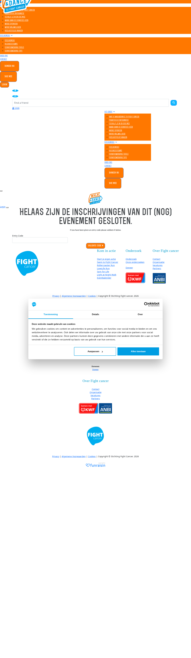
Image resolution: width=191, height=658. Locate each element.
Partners (157, 268)
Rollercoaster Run (106, 265)
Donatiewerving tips (13, 51)
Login (4, 85)
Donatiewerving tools (14, 47)
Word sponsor (11, 24)
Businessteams (11, 44)
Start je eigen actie (106, 259)
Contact (3, 59)
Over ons (4, 56)
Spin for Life (103, 271)
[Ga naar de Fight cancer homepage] (27, 263)
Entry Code (17, 235)
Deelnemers (5, 36)
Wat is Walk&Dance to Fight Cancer (124, 117)
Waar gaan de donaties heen (16, 20)
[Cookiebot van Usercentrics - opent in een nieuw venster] (146, 304)
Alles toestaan (138, 351)
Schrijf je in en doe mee (15, 17)
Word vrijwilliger (13, 27)
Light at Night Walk (106, 274)
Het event (108, 112)
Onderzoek (131, 259)
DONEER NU (9, 66)
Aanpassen (93, 351)
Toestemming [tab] (51, 314)
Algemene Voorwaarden (74, 295)
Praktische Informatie (14, 14)
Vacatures (157, 265)
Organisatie (158, 262)
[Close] (7, 207)
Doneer (129, 267)
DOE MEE (8, 76)
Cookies (92, 295)
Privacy (55, 295)
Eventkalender (104, 277)
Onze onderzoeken (135, 262)
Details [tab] (95, 314)
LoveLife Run (103, 268)
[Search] (174, 103)
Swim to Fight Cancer (107, 262)
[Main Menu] (1, 190)
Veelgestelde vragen (14, 31)
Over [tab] (140, 314)
